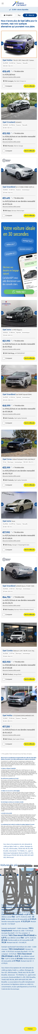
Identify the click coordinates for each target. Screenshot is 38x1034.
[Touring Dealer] (19, 3)
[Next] (35, 43)
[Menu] (2, 3)
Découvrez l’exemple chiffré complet (11, 77)
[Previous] (2, 43)
